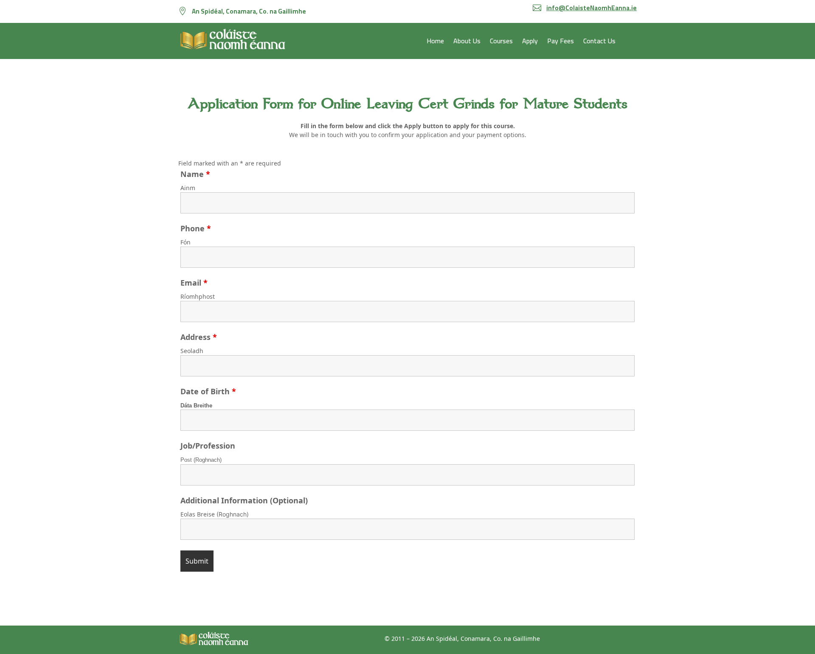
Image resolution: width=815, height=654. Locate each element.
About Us (467, 42)
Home (435, 42)
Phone (195, 228)
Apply (530, 42)
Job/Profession (207, 445)
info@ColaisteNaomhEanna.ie (591, 8)
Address (198, 337)
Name (195, 174)
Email (194, 282)
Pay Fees (560, 42)
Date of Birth (208, 391)
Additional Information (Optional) (244, 500)
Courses (501, 42)
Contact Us (599, 42)
